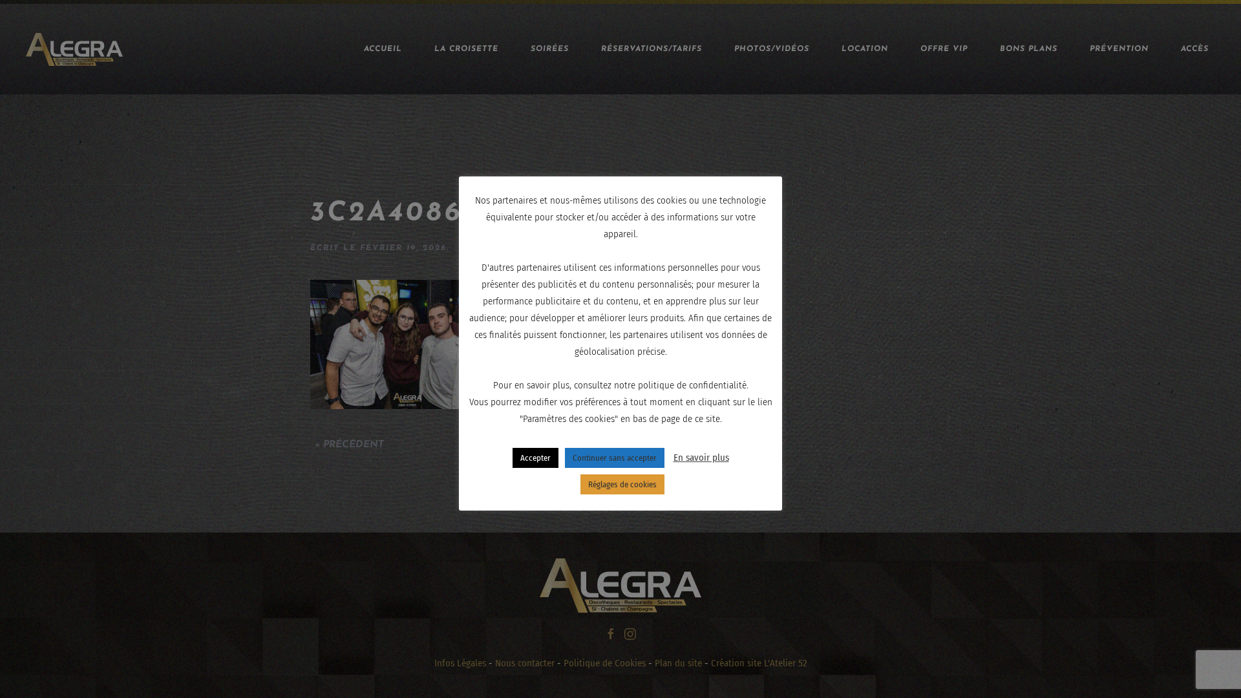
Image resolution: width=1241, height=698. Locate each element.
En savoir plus (701, 457)
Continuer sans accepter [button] (615, 458)
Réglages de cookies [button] (622, 484)
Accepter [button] (535, 458)
